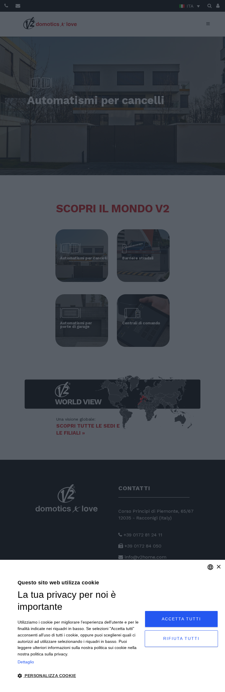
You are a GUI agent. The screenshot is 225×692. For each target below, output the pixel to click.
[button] (79, 675)
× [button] (218, 567)
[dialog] (112, 626)
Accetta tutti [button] (181, 619)
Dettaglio (26, 662)
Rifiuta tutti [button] (181, 638)
